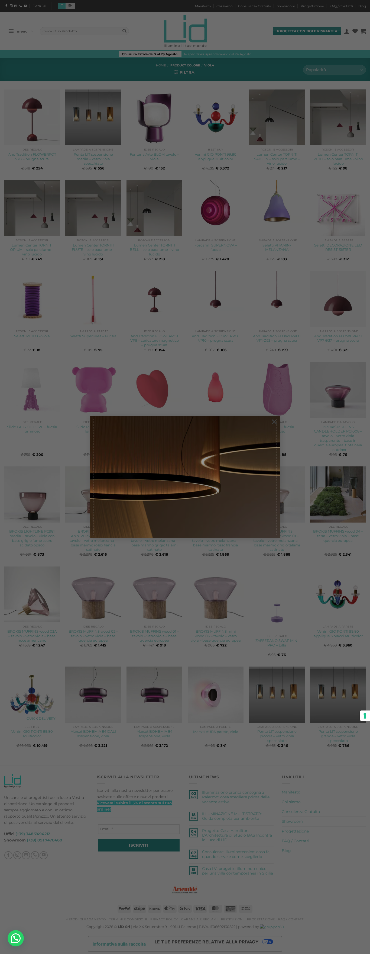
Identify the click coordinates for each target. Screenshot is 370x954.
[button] (16, 938)
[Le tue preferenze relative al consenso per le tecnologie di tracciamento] (365, 715)
